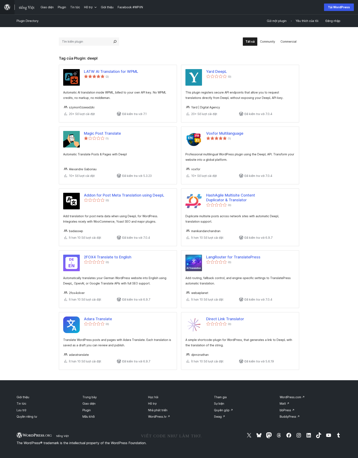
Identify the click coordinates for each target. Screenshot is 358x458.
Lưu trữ (21, 410)
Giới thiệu (23, 397)
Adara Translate (98, 319)
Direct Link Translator (225, 319)
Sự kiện (219, 403)
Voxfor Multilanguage (224, 133)
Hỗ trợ (152, 403)
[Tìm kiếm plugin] (115, 41)
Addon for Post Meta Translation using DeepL (124, 195)
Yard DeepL (216, 71)
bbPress (287, 410)
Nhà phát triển (157, 410)
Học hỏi (153, 397)
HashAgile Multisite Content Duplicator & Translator (230, 197)
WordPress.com (292, 397)
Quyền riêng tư (27, 416)
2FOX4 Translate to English (107, 257)
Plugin (86, 410)
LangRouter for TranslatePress (233, 257)
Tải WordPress (339, 7)
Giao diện (89, 403)
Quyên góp (223, 410)
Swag (219, 416)
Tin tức (21, 403)
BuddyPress (290, 416)
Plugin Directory (28, 21)
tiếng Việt (62, 436)
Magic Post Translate (102, 133)
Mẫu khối (88, 416)
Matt (284, 403)
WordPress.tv (159, 416)
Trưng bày (89, 397)
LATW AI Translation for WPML (111, 71)
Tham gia (220, 397)
